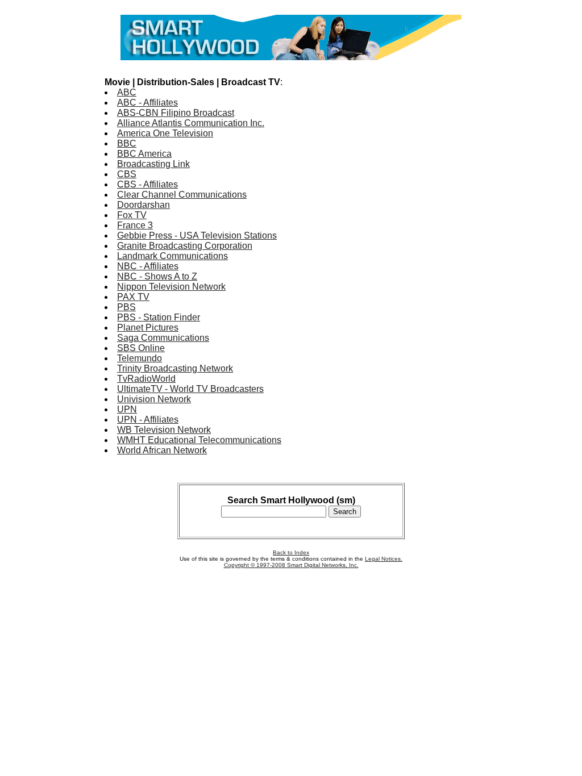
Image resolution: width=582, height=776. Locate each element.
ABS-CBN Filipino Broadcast (175, 113)
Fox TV (132, 215)
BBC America (144, 153)
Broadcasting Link (153, 164)
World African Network (162, 450)
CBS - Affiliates (147, 184)
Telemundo (139, 358)
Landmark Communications (172, 256)
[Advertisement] (431, 237)
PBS (126, 307)
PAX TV (133, 297)
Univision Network (154, 399)
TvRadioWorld (146, 378)
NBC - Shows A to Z (157, 276)
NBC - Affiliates (147, 266)
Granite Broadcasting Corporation (184, 246)
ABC (126, 92)
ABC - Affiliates (147, 102)
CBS (126, 174)
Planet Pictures (147, 327)
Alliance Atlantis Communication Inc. (190, 123)
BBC (126, 143)
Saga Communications (163, 338)
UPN (127, 409)
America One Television (165, 133)
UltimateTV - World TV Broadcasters (190, 389)
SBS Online (141, 348)
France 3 (135, 225)
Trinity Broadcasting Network (175, 368)
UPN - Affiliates (147, 419)
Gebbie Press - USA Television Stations (197, 235)
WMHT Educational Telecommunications (199, 440)
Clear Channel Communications (182, 194)
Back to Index (291, 552)
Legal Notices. (383, 559)
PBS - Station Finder (158, 317)
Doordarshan (143, 205)
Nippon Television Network (171, 286)
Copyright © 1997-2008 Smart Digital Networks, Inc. (291, 565)
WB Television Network (164, 430)
